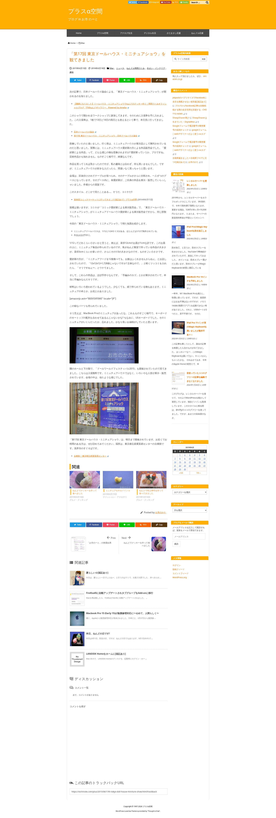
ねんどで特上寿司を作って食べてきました (151, 492)
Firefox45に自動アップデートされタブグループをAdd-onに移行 (119, 593)
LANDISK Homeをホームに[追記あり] (106, 653)
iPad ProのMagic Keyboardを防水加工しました (197, 230)
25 (195, 466)
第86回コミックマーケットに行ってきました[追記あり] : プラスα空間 (105, 199)
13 (204, 458)
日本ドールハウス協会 (84, 131)
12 (200, 458)
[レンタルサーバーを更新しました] (178, 185)
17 (190, 462)
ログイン (176, 565)
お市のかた (160, 512)
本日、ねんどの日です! (98, 633)
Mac (83, 43)
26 (200, 466)
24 (190, 466)
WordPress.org (179, 577)
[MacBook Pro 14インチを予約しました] (178, 281)
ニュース (120, 68)
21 (175, 466)
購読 (176, 543)
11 (195, 458)
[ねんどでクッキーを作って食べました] (85, 479)
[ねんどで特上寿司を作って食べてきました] (151, 479)
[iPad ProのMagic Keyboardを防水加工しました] (178, 231)
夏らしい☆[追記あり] (97, 572)
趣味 (72, 72)
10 (190, 458)
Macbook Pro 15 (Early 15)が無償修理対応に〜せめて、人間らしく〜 (122, 613)
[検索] (207, 2)
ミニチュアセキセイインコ (118, 490)
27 (204, 466)
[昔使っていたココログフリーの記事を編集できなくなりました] (178, 377)
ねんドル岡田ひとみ (135, 68)
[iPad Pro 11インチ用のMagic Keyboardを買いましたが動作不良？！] (178, 327)
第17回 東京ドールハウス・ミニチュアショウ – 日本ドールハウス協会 (105, 135)
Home (72, 43)
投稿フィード (178, 569)
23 (185, 466)
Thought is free (153, 811)
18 (195, 462)
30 (185, 469)
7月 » (198, 473)
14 (175, 462)
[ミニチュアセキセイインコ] (118, 479)
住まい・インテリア (156, 68)
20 (204, 462)
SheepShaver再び (180, 117)
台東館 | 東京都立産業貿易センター (90, 456)
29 (180, 469)
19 (200, 462)
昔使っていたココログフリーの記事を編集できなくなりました (197, 377)
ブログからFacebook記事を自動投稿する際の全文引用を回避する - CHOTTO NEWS (189, 109)
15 (180, 462)
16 (185, 462)
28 (175, 469)
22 (180, 466)
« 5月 (181, 473)
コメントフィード (180, 573)
